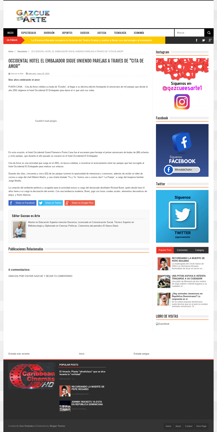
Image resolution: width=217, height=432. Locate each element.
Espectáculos (28, 32)
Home (168, 426)
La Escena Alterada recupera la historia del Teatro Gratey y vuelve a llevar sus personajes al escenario (91, 40)
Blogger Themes (57, 426)
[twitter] (203, 40)
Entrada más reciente (18, 353)
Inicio (10, 32)
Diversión (49, 32)
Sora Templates (26, 426)
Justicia (101, 32)
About (178, 426)
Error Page (201, 426)
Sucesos (84, 32)
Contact (188, 426)
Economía (139, 32)
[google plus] (210, 40)
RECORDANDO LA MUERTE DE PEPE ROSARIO (88, 388)
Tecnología (120, 32)
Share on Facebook (25, 203)
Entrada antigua (141, 353)
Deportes (67, 32)
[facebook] (196, 40)
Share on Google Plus (82, 203)
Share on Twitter (53, 203)
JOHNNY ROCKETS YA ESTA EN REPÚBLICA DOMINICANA (87, 403)
